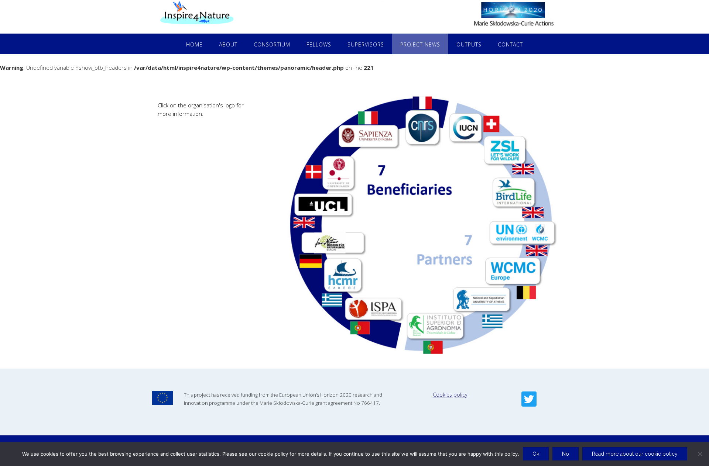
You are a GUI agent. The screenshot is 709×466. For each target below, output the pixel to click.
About (228, 44)
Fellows (318, 44)
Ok (535, 454)
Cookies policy (450, 394)
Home (194, 44)
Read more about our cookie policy (635, 454)
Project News (420, 44)
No (565, 454)
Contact (510, 44)
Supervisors (365, 44)
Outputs (469, 44)
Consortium (272, 44)
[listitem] (422, 128)
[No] (699, 454)
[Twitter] (529, 399)
